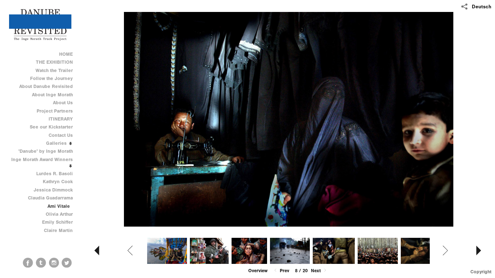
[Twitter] (66, 263)
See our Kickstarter (51, 127)
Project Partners (55, 111)
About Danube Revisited (46, 86)
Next (316, 270)
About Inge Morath (52, 94)
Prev (283, 270)
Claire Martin (58, 230)
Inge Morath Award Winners (42, 159)
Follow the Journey (51, 78)
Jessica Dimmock (53, 190)
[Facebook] (27, 263)
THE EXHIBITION (54, 62)
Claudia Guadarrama (50, 198)
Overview (257, 270)
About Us (63, 102)
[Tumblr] (41, 263)
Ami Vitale (58, 206)
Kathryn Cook (58, 181)
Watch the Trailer (54, 70)
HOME (66, 54)
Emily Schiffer (57, 222)
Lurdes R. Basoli (54, 173)
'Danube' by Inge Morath (45, 151)
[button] (257, 271)
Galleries (57, 143)
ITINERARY (61, 119)
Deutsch (481, 7)
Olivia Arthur (59, 214)
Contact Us (61, 135)
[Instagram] (54, 263)
